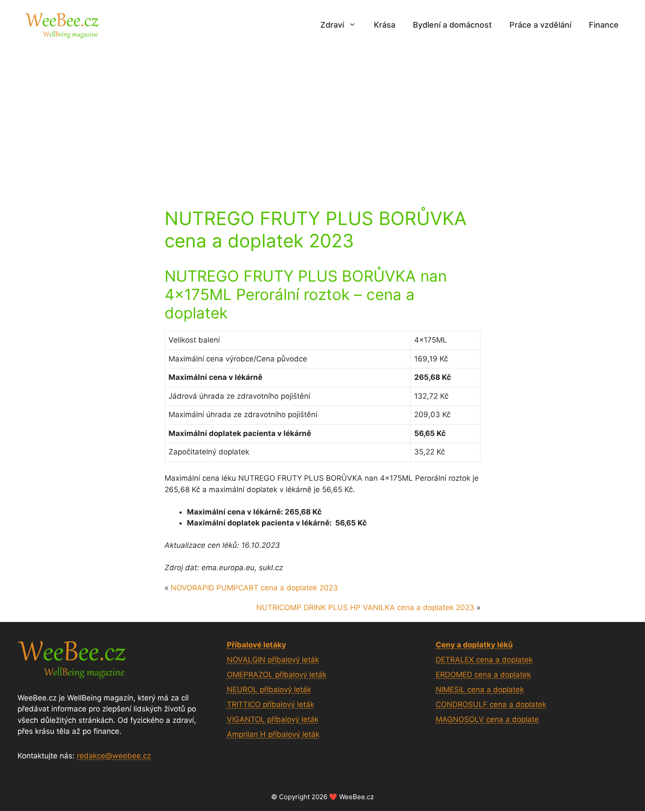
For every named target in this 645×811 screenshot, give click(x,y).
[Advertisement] (322, 115)
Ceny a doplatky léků (474, 644)
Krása (384, 24)
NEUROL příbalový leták (269, 689)
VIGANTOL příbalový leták (273, 719)
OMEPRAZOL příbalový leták (276, 674)
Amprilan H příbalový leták (273, 734)
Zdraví (332, 24)
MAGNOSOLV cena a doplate (487, 719)
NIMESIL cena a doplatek (480, 689)
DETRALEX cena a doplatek (484, 659)
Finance (604, 24)
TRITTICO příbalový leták (270, 704)
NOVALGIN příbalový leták (273, 659)
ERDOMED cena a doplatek (483, 674)
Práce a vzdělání (540, 24)
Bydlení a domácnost (452, 24)
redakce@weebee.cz (114, 755)
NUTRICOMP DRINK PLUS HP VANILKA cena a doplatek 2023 (365, 607)
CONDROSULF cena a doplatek (491, 704)
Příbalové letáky (256, 644)
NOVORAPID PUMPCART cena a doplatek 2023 (254, 587)
